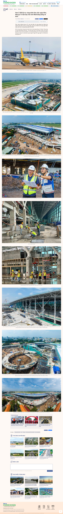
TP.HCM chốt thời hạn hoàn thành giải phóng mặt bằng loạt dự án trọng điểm (31, 485)
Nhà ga (24, 432)
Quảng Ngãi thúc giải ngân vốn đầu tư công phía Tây (16, 458)
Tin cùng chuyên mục (19, 435)
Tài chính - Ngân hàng (51, 3)
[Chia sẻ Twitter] (57, 2)
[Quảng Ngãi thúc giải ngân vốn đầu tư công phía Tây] (17, 452)
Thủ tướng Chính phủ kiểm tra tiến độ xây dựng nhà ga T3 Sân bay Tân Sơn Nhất (17, 425)
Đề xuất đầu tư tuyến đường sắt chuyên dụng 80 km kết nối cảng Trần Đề (16, 485)
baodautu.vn (22, 18)
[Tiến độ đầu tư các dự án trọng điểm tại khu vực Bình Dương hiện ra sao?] (46, 452)
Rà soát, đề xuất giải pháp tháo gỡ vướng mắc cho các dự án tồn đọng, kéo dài (31, 446)
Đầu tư (15, 9)
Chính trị (11, 9)
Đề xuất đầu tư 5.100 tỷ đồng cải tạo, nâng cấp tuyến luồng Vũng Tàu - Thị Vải (45, 496)
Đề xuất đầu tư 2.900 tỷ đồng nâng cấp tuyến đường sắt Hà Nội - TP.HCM (45, 446)
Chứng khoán (22, 3)
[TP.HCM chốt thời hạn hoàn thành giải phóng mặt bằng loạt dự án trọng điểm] (31, 479)
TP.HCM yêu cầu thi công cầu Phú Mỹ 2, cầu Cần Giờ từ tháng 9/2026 (45, 485)
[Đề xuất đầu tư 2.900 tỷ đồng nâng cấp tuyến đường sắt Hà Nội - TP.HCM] (46, 441)
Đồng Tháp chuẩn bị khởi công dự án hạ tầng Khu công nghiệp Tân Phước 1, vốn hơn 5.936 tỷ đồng (31, 496)
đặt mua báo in (23, 2)
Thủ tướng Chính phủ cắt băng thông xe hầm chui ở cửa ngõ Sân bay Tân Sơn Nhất (31, 425)
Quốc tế (44, 3)
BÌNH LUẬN (16, 461)
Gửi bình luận (50, 470)
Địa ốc (40, 3)
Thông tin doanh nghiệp (33, 3)
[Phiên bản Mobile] (59, 2)
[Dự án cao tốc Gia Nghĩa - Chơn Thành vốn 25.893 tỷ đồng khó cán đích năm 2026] (31, 452)
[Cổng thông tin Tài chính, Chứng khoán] (9, 3)
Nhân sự (19, 9)
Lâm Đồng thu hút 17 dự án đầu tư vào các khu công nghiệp (16, 446)
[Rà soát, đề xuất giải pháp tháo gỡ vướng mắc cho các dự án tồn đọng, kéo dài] (31, 441)
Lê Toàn (19, 18)
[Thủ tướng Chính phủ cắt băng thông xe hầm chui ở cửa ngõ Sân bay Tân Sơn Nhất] (31, 420)
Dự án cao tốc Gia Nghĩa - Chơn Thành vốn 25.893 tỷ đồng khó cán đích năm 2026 (31, 458)
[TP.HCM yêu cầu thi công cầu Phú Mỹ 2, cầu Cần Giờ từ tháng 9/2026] (46, 479)
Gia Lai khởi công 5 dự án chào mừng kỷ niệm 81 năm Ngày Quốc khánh (16, 496)
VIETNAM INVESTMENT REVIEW (51, 2)
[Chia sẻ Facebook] (56, 2)
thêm (58, 3)
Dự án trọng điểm (37, 432)
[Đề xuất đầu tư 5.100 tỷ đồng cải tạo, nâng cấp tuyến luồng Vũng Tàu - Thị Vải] (46, 491)
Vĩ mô (27, 3)
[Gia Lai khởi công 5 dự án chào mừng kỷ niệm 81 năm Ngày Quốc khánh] (17, 491)
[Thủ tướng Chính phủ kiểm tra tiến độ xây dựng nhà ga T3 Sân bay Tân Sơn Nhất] (17, 420)
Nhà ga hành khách (17, 432)
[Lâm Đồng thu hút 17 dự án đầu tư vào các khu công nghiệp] (17, 441)
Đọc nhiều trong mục (19, 474)
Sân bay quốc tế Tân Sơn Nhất (30, 432)
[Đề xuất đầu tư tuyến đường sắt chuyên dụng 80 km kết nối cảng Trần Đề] (17, 479)
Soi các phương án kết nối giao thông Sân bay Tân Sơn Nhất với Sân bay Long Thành (45, 425)
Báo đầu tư (45, 2)
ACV (21, 432)
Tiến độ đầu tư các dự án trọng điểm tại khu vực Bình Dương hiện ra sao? (46, 458)
